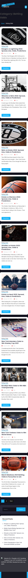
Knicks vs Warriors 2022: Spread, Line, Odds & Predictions (11, 199)
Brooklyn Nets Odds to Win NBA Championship (14, 387)
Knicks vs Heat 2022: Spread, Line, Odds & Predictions (13, 295)
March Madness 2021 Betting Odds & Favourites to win (13, 476)
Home (3, 23)
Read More (6, 68)
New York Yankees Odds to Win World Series (14, 434)
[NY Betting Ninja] (8, 5)
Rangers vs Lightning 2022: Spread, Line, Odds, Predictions (14, 50)
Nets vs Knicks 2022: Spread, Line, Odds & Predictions (13, 151)
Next (11, 501)
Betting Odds (5, 46)
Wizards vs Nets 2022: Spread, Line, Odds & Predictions (13, 97)
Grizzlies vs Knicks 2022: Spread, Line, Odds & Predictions (11, 247)
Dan (16, 53)
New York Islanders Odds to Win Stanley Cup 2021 (12, 342)
